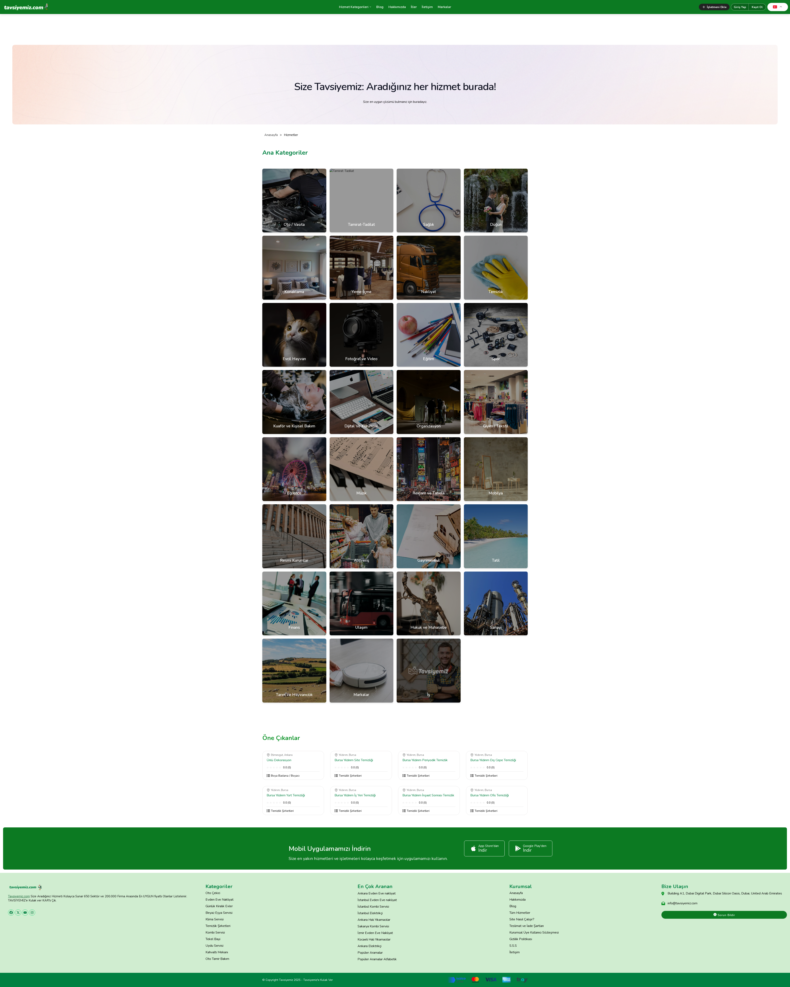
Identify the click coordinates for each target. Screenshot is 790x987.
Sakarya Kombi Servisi (373, 926)
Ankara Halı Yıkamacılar (374, 919)
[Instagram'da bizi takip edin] (32, 912)
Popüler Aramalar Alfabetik (377, 959)
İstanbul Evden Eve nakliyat (377, 900)
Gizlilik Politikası (520, 939)
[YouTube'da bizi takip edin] (25, 912)
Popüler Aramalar (370, 952)
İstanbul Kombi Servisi (373, 906)
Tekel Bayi (213, 939)
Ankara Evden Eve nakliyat (377, 893)
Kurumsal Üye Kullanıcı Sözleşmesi (534, 932)
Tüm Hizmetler (519, 912)
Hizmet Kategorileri (353, 7)
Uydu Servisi (214, 945)
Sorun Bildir (726, 915)
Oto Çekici (213, 893)
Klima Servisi (215, 919)
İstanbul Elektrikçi (370, 913)
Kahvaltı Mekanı (217, 952)
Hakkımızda (397, 7)
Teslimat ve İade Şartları (526, 926)
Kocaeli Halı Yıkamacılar (374, 939)
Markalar (444, 7)
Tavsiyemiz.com (19, 896)
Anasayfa (271, 135)
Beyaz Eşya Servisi (219, 912)
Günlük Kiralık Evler (219, 906)
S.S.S (513, 945)
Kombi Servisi (215, 932)
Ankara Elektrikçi (369, 946)
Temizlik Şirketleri (218, 926)
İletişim (427, 7)
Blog (379, 7)
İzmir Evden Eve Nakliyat (375, 933)
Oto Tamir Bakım (217, 959)
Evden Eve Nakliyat (220, 899)
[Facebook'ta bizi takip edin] (11, 912)
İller (414, 7)
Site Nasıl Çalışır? (521, 919)
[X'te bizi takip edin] (18, 912)
